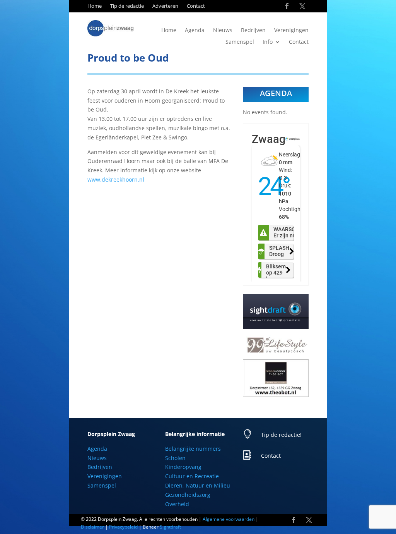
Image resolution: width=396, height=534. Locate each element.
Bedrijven (253, 30)
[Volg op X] (302, 6)
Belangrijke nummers (193, 448)
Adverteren (165, 6)
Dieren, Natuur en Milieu (197, 485)
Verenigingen (291, 30)
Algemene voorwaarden (228, 519)
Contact (196, 6)
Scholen (175, 458)
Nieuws (222, 30)
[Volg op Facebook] (287, 6)
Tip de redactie (127, 6)
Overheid (177, 504)
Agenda (195, 30)
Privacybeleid (123, 527)
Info (268, 42)
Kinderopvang (183, 466)
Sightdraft (170, 527)
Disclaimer (92, 527)
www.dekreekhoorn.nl (115, 179)
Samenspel (239, 42)
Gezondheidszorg (187, 494)
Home (94, 6)
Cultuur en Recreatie (192, 476)
